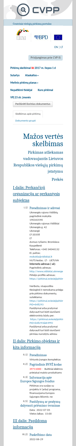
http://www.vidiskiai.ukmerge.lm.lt (49, 271)
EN (56, 47)
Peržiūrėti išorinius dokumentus (32, 104)
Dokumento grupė (25, 120)
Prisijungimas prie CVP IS (46, 57)
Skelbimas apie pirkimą (27, 114)
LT (62, 47)
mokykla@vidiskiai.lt (41, 256)
